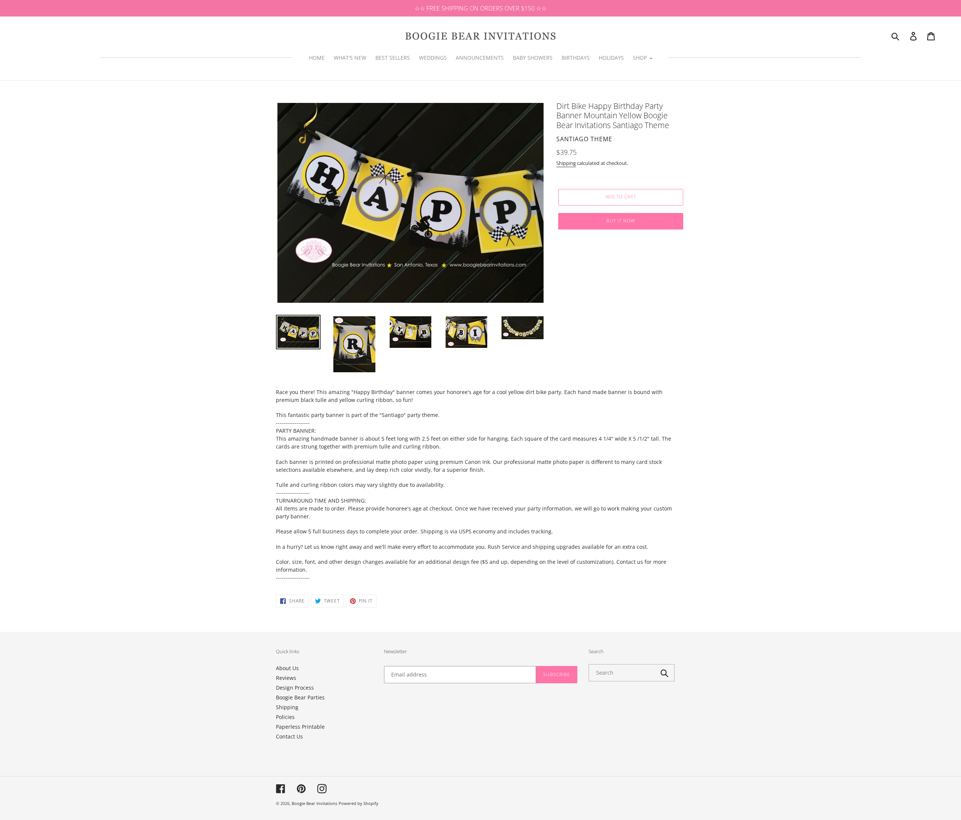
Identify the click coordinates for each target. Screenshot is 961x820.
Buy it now (620, 220)
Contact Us (289, 736)
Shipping (566, 163)
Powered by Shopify (358, 803)
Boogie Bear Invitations (314, 803)
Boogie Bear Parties (300, 697)
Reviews (286, 677)
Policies (285, 716)
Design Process (295, 687)
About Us (287, 668)
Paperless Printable (300, 726)
